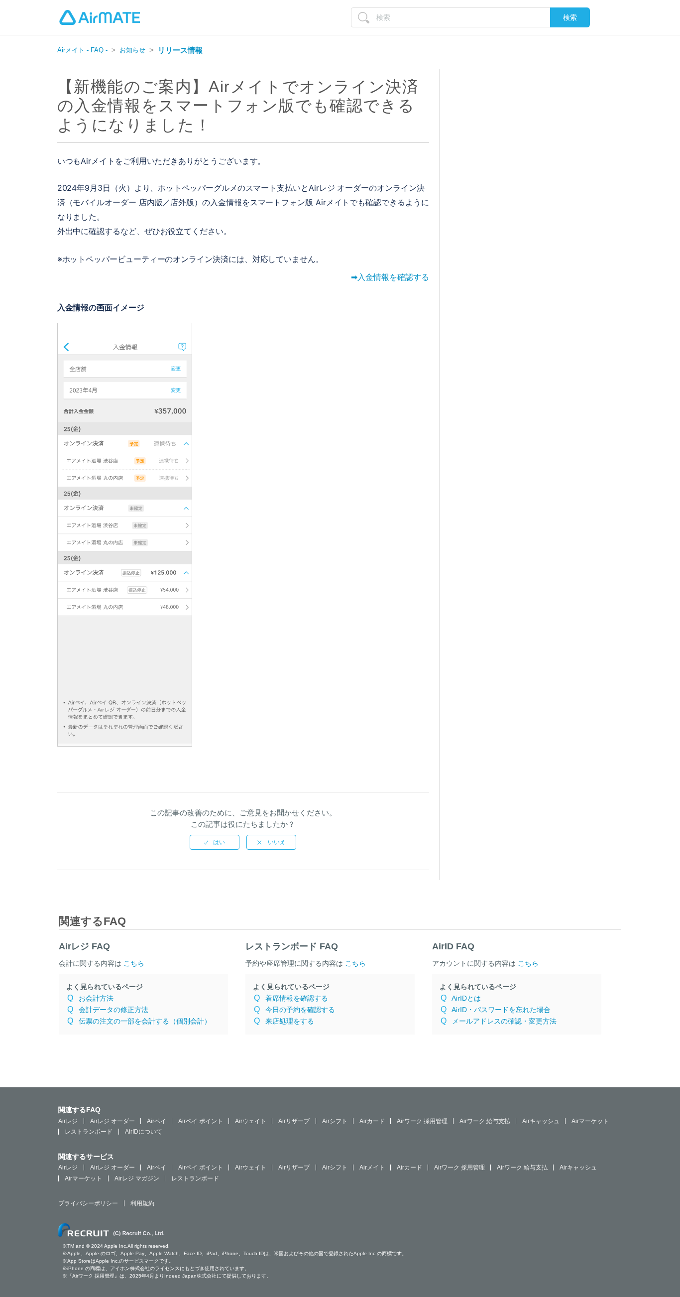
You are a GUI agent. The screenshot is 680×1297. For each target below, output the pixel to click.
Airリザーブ (294, 1121)
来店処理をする (289, 1021)
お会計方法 (96, 998)
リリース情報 (180, 50)
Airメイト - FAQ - (82, 50)
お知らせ (132, 50)
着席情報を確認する (296, 998)
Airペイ (156, 1121)
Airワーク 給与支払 (484, 1121)
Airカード (372, 1121)
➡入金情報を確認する (390, 277)
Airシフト (334, 1121)
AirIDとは (466, 998)
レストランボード (89, 1132)
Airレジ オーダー (112, 1121)
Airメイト (372, 1167)
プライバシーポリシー (88, 1203)
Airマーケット (590, 1121)
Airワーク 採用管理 (422, 1121)
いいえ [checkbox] (276, 842)
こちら (133, 963)
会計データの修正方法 (113, 1010)
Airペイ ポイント (200, 1121)
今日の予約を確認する (300, 1010)
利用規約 (142, 1203)
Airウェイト (250, 1121)
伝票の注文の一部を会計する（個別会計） (145, 1021)
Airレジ (68, 1121)
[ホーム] (99, 17)
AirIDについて (143, 1132)
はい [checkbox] (219, 842)
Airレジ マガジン (136, 1178)
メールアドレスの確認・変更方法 (504, 1021)
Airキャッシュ (541, 1121)
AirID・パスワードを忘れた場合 (501, 1010)
